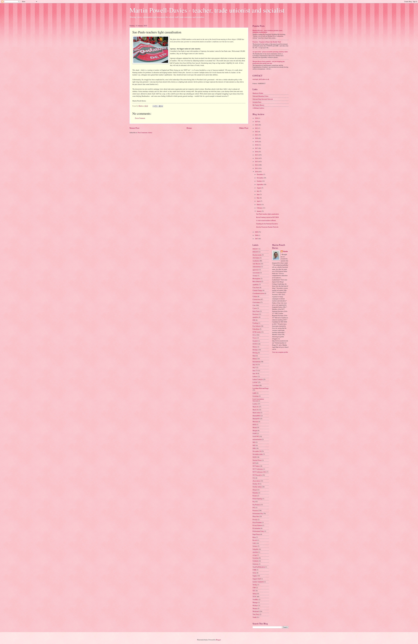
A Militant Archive (258, 108)
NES (254, 442)
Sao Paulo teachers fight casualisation (267, 214)
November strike (258, 454)
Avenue (255, 276)
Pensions (255, 510)
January (259, 211)
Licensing (255, 396)
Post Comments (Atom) (145, 132)
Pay (254, 502)
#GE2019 (255, 252)
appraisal (255, 270)
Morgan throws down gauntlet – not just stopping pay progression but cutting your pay (269, 62)
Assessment (256, 273)
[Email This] (154, 106)
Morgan (255, 430)
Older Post (243, 128)
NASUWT (256, 436)
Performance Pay (258, 513)
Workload (256, 611)
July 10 (255, 364)
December (260, 174)
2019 (256, 142)
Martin (285, 251)
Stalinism (255, 564)
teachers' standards (258, 582)
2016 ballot (256, 258)
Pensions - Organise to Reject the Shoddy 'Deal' (267, 42)
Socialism (256, 558)
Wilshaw (255, 605)
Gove (254, 335)
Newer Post (134, 128)
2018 (256, 145)
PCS (254, 508)
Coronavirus (256, 299)
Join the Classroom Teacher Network (267, 227)
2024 (256, 125)
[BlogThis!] (156, 106)
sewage (255, 555)
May (258, 198)
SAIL (254, 543)
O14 (254, 478)
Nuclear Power (257, 460)
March (259, 204)
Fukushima (256, 329)
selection (255, 552)
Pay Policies (256, 505)
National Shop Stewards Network (263, 99)
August (259, 188)
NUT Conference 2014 (259, 472)
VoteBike (255, 599)
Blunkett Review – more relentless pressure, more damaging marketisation (267, 31)
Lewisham (256, 385)
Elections (255, 314)
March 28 (255, 410)
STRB (254, 570)
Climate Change (257, 290)
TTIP (254, 588)
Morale (255, 427)
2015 (256, 155)
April (258, 201)
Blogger (218, 640)
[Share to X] (158, 106)
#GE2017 (255, 249)
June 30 (255, 373)
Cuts (254, 305)
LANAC (255, 382)
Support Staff (257, 579)
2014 (256, 158)
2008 (256, 235)
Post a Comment (140, 118)
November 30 (257, 451)
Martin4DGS (256, 416)
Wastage (255, 602)
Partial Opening (257, 499)
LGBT (254, 393)
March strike (256, 413)
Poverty (255, 519)
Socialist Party (257, 102)
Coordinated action (258, 293)
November (260, 178)
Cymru (255, 308)
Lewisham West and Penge (261, 388)
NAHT (255, 433)
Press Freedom (257, 522)
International (256, 362)
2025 (256, 121)
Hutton (255, 359)
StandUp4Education (259, 567)
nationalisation (257, 439)
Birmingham (256, 278)
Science (255, 546)
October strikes (257, 487)
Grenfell (255, 341)
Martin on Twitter (258, 93)
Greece (255, 338)
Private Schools (257, 525)
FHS (254, 320)
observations (256, 481)
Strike (254, 573)
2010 (256, 172)
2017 (256, 148)
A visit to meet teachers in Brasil (266, 220)
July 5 (254, 367)
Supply (255, 576)
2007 (256, 239)
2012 (256, 165)
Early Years (256, 311)
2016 (256, 152)
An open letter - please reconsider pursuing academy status (270, 52)
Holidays (255, 350)
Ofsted (255, 490)
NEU (254, 445)
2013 (256, 161)
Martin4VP (256, 419)
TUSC (254, 596)
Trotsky (255, 585)
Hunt (254, 356)
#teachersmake (257, 255)
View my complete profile (280, 352)
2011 (256, 168)
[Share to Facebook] (160, 106)
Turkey (255, 594)
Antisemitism (257, 267)
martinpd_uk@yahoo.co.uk (261, 79)
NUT (254, 463)
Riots (254, 537)
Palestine (255, 493)
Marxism (255, 422)
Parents (255, 496)
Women (255, 608)
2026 (256, 118)
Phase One (256, 516)
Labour (255, 376)
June (258, 194)
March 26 (255, 407)
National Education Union (260, 96)
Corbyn (255, 296)
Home (189, 128)
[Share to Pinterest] (162, 106)
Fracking (255, 323)
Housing (255, 353)
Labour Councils (258, 379)
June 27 (255, 370)
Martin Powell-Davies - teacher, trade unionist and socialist (207, 10)
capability (256, 284)
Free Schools (256, 326)
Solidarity (256, 561)
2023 (256, 128)
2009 (256, 232)
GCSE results (257, 332)
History (255, 347)
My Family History (258, 105)
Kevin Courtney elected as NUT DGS (267, 217)
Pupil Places (256, 534)
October (259, 181)
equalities (255, 317)
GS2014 (255, 344)
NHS (254, 448)
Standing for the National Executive (267, 224)
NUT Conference (258, 469)
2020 (256, 138)
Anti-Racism (256, 264)
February (260, 208)
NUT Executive (257, 475)
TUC (254, 591)
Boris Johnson (257, 281)
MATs (254, 424)
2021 (256, 135)
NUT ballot (256, 466)
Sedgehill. (256, 549)
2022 (256, 132)
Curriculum (256, 302)
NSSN (254, 457)
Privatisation (256, 528)
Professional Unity (258, 531)
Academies (256, 261)
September (260, 184)
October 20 (256, 484)
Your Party (256, 614)
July (258, 191)
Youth (254, 617)
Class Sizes (256, 287)
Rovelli (255, 540)
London (255, 404)
